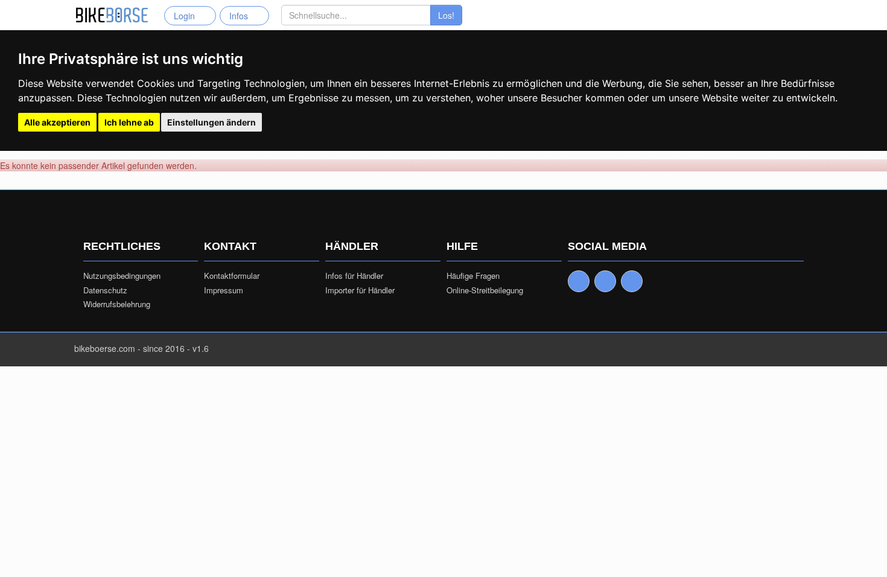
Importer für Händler (360, 290)
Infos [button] (241, 16)
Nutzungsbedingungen (122, 275)
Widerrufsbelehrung (116, 304)
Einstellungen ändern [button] (211, 122)
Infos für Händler (354, 275)
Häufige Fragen (473, 275)
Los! (446, 15)
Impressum (223, 290)
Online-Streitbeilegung (485, 290)
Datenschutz (105, 290)
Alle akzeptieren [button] (57, 122)
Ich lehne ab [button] (129, 122)
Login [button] (187, 16)
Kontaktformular (231, 275)
